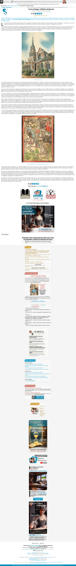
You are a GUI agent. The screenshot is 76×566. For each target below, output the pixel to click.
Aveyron (45, 563)
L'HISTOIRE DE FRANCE (34, 545)
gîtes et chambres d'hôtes (33, 558)
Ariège (37, 563)
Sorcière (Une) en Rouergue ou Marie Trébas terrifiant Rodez (37, 377)
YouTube (42, 412)
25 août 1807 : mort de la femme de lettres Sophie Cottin (37, 320)
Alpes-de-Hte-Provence (47, 562)
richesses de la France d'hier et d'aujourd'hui (44, 557)
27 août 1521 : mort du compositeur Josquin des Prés (38, 312)
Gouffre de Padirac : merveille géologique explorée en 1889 (37, 260)
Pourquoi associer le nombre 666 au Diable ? (34, 368)
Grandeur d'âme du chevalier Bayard (34, 263)
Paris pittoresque (54, 565)
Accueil (8, 5)
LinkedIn (42, 408)
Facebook (42, 406)
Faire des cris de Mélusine (32, 308)
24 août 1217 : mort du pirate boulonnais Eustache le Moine (38, 323)
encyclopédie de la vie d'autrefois (40, 560)
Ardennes (34, 563)
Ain (36, 562)
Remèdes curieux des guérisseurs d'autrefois (34, 372)
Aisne (39, 562)
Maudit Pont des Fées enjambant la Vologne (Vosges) (36, 376)
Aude (42, 563)
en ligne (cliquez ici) (36, 535)
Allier (41, 562)
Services (62, 565)
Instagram (42, 410)
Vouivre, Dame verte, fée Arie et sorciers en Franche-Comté (37, 369)
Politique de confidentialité (43, 554)
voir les (42, 186)
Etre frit (28, 266)
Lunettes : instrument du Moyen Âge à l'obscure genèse (37, 257)
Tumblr (41, 415)
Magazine (13, 565)
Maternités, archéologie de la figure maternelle (37, 269)
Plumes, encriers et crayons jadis (34, 261)
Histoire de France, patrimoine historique (36, 558)
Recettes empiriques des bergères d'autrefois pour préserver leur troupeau (37, 374)
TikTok (41, 411)
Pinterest (42, 414)
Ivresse (27, 270)
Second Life (42, 413)
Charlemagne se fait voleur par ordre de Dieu (34, 364)
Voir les (30, 380)
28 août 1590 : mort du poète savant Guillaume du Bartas (37, 310)
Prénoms (59, 565)
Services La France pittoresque (33, 554)
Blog (21, 565)
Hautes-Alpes (54, 562)
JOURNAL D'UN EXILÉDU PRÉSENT (38, 499)
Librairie (50, 565)
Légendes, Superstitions (15, 5)
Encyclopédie (18, 565)
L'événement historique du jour (38, 555)
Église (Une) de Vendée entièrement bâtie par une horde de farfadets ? (36, 366)
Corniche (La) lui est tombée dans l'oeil (35, 265)
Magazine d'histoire (33, 559)
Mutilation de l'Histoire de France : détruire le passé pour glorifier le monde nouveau (38, 255)
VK (40, 409)
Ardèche (30, 563)
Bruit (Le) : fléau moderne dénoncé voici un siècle (38, 325)
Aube (40, 563)
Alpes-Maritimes (60, 562)
